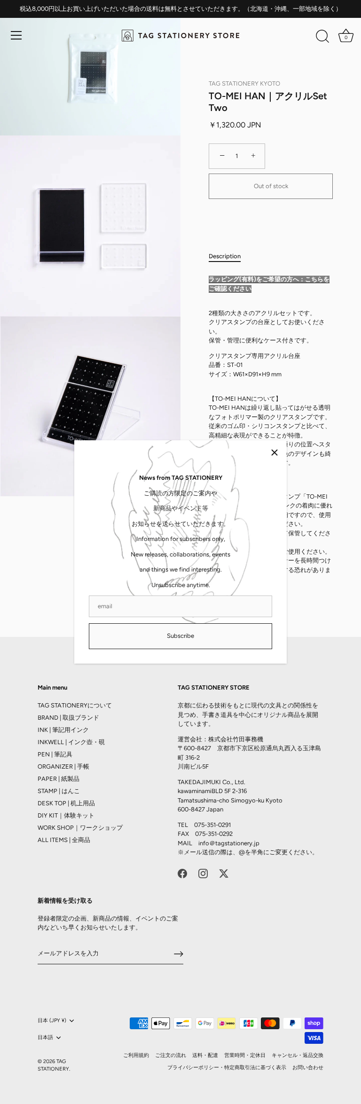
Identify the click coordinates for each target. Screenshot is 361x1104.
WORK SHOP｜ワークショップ (80, 827)
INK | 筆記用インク (63, 729)
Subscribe (180, 635)
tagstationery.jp (237, 843)
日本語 (45, 1037)
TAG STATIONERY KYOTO (244, 83)
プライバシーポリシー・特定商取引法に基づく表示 (226, 1067)
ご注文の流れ (170, 1055)
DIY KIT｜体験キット (66, 815)
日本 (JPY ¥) (52, 1020)
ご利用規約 (136, 1055)
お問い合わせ (307, 1067)
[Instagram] (203, 872)
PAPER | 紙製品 (58, 778)
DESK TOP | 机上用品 (66, 803)
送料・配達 (205, 1055)
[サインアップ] (178, 954)
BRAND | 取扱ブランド (68, 717)
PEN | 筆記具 (55, 754)
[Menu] (16, 35)
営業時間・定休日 (245, 1055)
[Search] (322, 36)
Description (225, 256)
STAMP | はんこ (59, 790)
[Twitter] (223, 872)
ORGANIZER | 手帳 (63, 766)
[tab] (229, 256)
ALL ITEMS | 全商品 (64, 839)
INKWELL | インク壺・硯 (71, 742)
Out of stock (271, 186)
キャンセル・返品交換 (297, 1055)
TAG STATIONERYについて (75, 705)
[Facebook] (182, 872)
